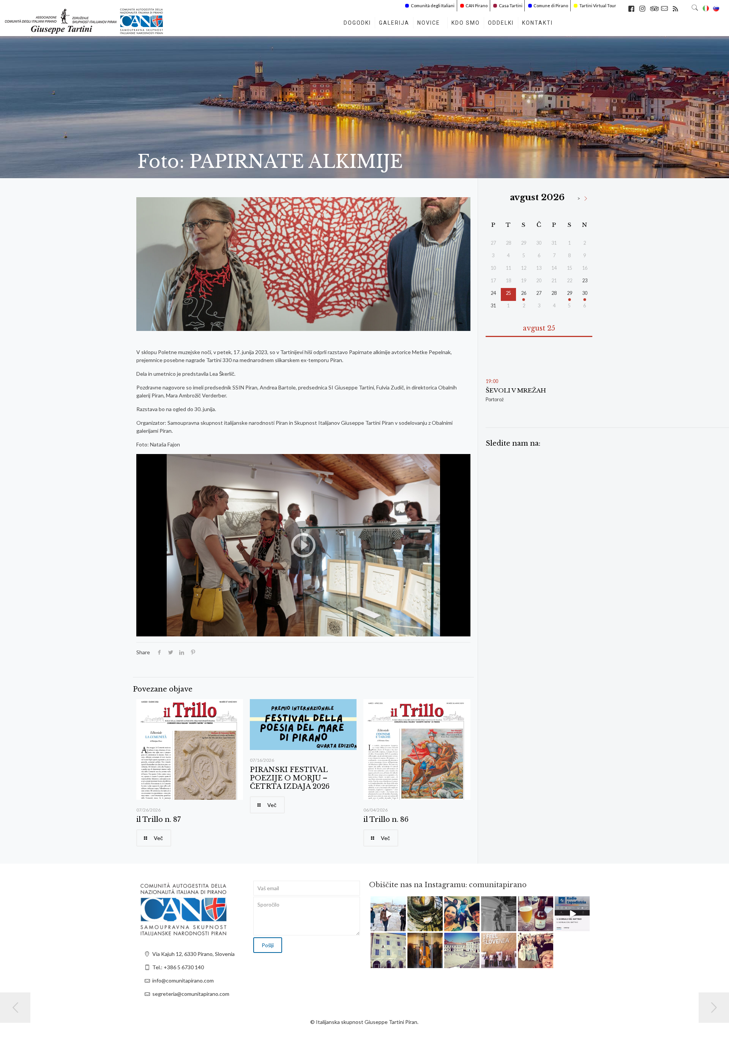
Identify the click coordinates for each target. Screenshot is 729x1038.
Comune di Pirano (550, 5)
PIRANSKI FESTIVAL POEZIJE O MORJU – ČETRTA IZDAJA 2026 (290, 778)
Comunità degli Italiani (432, 5)
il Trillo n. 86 (386, 819)
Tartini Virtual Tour (597, 5)
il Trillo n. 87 (158, 819)
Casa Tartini (510, 5)
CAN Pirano (476, 5)
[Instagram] (401, 926)
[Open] (388, 914)
